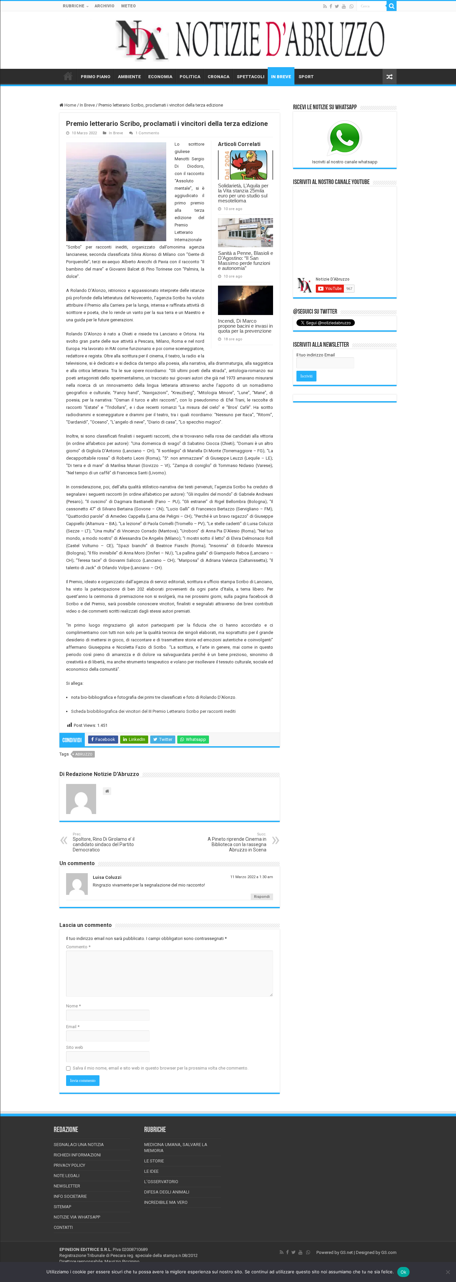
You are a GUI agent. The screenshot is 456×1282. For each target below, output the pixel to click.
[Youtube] (344, 6)
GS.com (389, 1252)
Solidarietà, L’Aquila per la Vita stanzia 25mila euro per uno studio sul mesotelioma (243, 193)
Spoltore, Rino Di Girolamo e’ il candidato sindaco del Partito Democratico (104, 842)
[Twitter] (337, 6)
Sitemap (62, 1206)
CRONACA (218, 76)
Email (72, 1026)
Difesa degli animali (166, 1191)
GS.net (346, 1252)
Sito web (74, 1047)
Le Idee (151, 1171)
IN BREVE (281, 76)
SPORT (306, 76)
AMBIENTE (129, 76)
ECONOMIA (160, 76)
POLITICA (190, 76)
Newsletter (67, 1185)
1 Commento (147, 133)
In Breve (87, 105)
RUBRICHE (73, 6)
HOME (68, 76)
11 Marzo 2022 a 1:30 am (251, 877)
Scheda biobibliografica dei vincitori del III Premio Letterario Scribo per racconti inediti (153, 711)
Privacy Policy (69, 1165)
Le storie (154, 1160)
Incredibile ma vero (166, 1202)
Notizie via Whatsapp (77, 1217)
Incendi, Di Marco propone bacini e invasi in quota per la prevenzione (245, 326)
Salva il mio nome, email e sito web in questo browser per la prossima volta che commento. (160, 1068)
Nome (73, 1005)
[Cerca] (392, 6)
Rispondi (262, 897)
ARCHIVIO (104, 6)
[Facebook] (331, 6)
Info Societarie (70, 1196)
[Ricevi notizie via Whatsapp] (351, 6)
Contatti (63, 1227)
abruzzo (83, 754)
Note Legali (66, 1175)
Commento (78, 946)
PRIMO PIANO (95, 76)
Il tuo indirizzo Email (315, 354)
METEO (128, 6)
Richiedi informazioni (77, 1154)
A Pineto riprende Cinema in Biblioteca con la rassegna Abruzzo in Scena (237, 842)
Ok (404, 1272)
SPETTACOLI (250, 76)
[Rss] (324, 6)
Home (69, 105)
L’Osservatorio (161, 1181)
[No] (447, 1272)
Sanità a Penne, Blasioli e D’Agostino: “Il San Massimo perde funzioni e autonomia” (245, 260)
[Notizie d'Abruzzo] (228, 40)
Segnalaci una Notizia (79, 1144)
